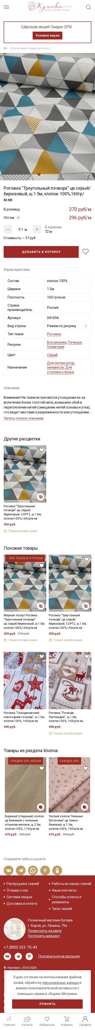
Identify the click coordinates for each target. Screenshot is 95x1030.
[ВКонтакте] (8, 870)
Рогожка (54, 334)
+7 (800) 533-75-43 (20, 947)
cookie (18, 983)
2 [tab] (43, 174)
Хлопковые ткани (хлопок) (30, 48)
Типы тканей (62, 909)
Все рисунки (56, 342)
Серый (52, 355)
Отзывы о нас (17, 890)
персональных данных (60, 983)
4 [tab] (49, 174)
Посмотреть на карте (45, 931)
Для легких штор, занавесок (61, 365)
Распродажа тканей (23, 884)
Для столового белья (60, 369)
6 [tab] (56, 174)
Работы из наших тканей (71, 884)
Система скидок (19, 897)
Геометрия (55, 347)
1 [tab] (39, 174)
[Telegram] (21, 870)
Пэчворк (75, 342)
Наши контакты (64, 890)
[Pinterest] (45, 870)
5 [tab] (53, 174)
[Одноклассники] (57, 870)
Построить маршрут (44, 936)
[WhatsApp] (33, 870)
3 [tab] (46, 174)
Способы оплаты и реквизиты (66, 899)
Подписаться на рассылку (59, 956)
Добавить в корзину (41, 252)
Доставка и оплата (22, 904)
